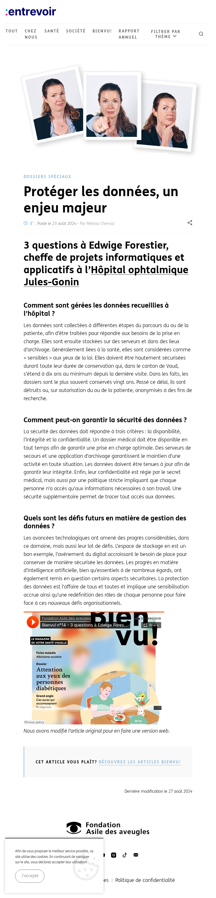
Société (76, 31)
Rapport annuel (129, 34)
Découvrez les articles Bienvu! (140, 762)
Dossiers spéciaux (47, 176)
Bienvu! (102, 31)
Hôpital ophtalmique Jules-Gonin (106, 276)
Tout (12, 31)
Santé (51, 31)
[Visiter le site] (108, 829)
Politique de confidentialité (145, 880)
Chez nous (31, 34)
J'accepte (30, 875)
